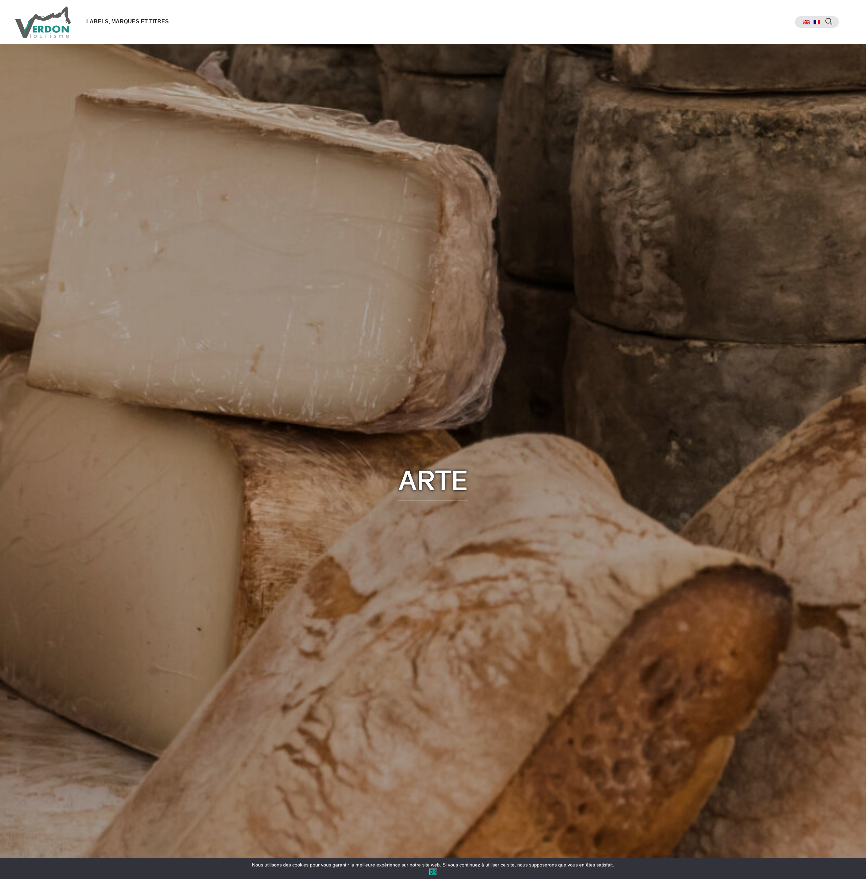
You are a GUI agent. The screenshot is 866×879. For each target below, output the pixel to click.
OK (433, 872)
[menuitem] (807, 22)
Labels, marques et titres (127, 21)
